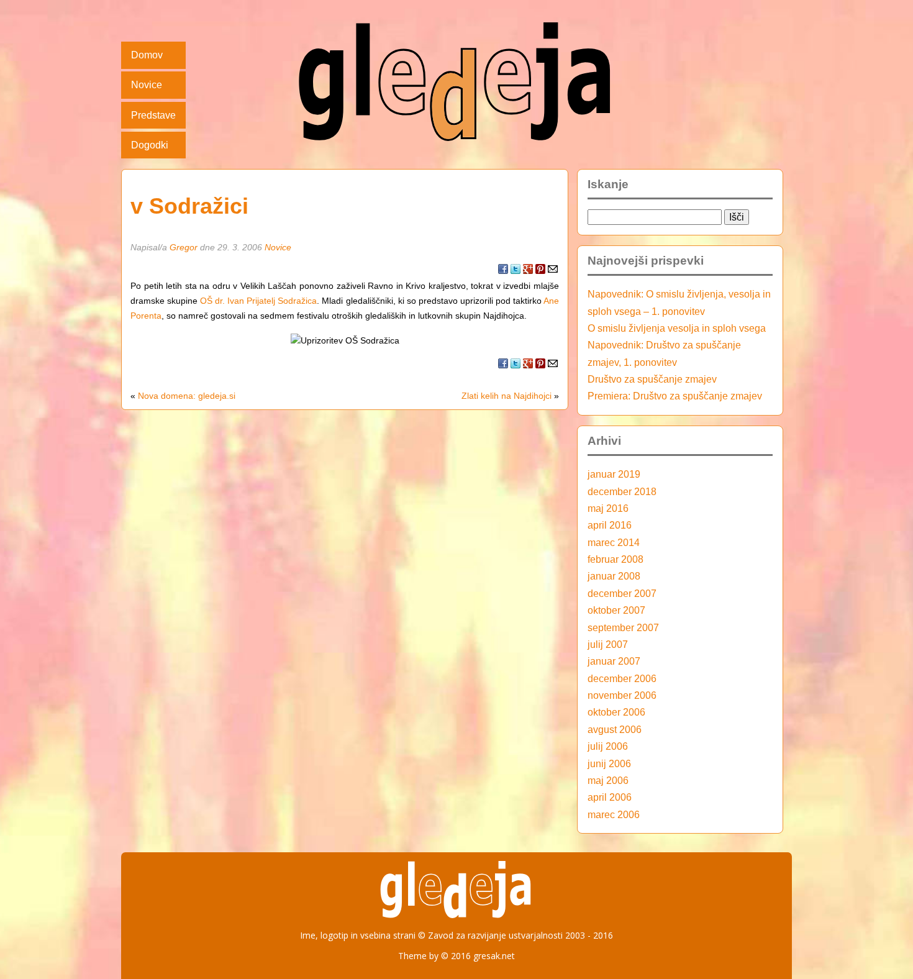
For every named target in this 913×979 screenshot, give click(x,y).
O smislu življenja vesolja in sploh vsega (677, 328)
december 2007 (622, 593)
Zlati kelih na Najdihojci (506, 396)
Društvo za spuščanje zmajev (652, 379)
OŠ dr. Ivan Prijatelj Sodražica (258, 301)
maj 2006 (608, 780)
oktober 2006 (616, 711)
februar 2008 (615, 559)
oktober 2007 (616, 610)
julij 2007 (608, 644)
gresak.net (494, 956)
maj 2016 (608, 508)
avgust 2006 (615, 729)
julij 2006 (608, 746)
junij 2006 (609, 763)
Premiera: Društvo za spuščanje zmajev (675, 395)
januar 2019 (614, 474)
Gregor (184, 247)
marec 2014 (614, 542)
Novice (146, 84)
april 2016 (610, 524)
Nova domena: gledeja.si (186, 396)
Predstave (153, 115)
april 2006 (610, 797)
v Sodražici (189, 206)
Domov (147, 54)
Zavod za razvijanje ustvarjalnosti (495, 935)
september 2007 (623, 627)
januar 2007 (614, 661)
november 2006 (622, 695)
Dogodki (149, 144)
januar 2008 (614, 575)
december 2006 (622, 678)
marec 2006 (614, 814)
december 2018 (622, 491)
